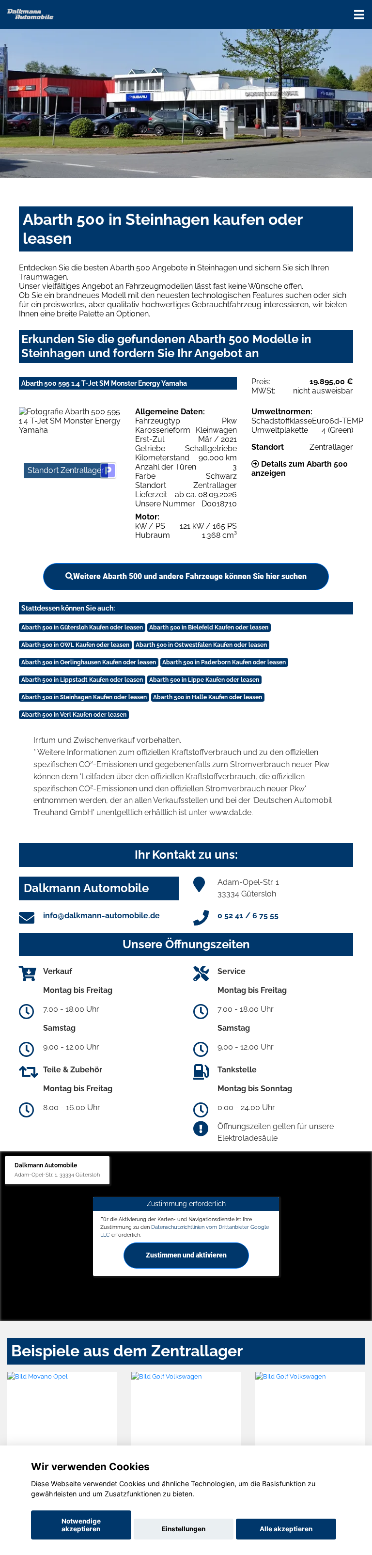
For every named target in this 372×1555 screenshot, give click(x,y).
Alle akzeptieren (286, 1529)
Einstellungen (183, 1529)
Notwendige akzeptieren (81, 1525)
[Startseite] (30, 13)
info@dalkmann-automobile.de (101, 915)
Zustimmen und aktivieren (186, 1255)
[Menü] (359, 14)
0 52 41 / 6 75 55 (248, 915)
